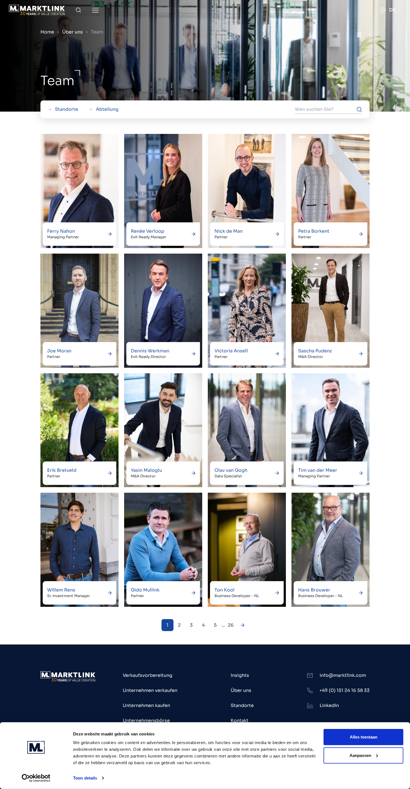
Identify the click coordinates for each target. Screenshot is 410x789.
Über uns (72, 32)
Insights (240, 675)
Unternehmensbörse (146, 720)
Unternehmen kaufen (146, 705)
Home (47, 32)
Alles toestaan (363, 737)
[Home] (37, 10)
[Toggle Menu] (95, 10)
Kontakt (240, 720)
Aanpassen (360, 755)
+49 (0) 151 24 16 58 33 (344, 690)
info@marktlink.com (343, 675)
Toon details (85, 778)
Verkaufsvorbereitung (147, 675)
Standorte (242, 705)
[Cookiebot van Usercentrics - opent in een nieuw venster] (36, 778)
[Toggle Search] (78, 10)
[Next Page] (243, 625)
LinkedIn (329, 705)
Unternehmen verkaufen (150, 690)
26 (231, 625)
